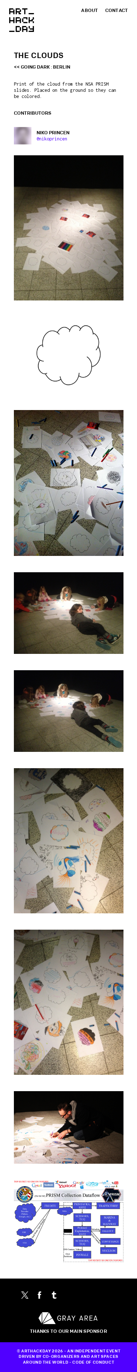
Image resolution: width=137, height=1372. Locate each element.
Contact (116, 10)
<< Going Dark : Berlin (42, 67)
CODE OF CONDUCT (93, 1362)
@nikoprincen (52, 139)
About (89, 10)
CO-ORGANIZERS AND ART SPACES (80, 1356)
